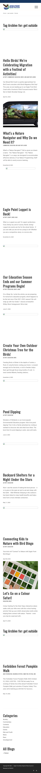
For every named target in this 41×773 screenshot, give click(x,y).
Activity (5, 77)
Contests (6, 724)
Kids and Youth (29, 77)
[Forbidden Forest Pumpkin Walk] (20, 648)
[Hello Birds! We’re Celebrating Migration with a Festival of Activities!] (20, 42)
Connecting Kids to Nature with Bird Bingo (18, 541)
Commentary (11, 77)
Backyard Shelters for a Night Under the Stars (19, 477)
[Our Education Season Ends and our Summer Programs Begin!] (20, 259)
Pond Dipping (11, 411)
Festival (31, 674)
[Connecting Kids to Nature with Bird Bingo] (20, 521)
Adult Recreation (7, 674)
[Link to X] (36, 770)
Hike (35, 674)
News (34, 77)
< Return (6, 753)
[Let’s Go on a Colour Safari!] (20, 575)
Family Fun (25, 674)
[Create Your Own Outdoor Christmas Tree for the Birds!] (20, 327)
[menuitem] (35, 7)
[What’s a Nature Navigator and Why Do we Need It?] (20, 115)
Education (17, 77)
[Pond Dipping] (20, 394)
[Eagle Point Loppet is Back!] (20, 186)
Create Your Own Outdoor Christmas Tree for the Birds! (20, 350)
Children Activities (18, 674)
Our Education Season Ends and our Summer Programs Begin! (17, 281)
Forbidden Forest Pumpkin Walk (20, 668)
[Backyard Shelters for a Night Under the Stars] (20, 457)
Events (22, 77)
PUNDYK (11, 768)
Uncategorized (7, 740)
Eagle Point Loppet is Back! (17, 211)
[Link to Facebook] (33, 770)
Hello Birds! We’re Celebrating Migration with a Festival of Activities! (17, 67)
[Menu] (35, 7)
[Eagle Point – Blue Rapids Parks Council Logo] (17, 7)
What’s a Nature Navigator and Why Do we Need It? (20, 137)
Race (16, 217)
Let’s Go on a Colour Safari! (16, 595)
